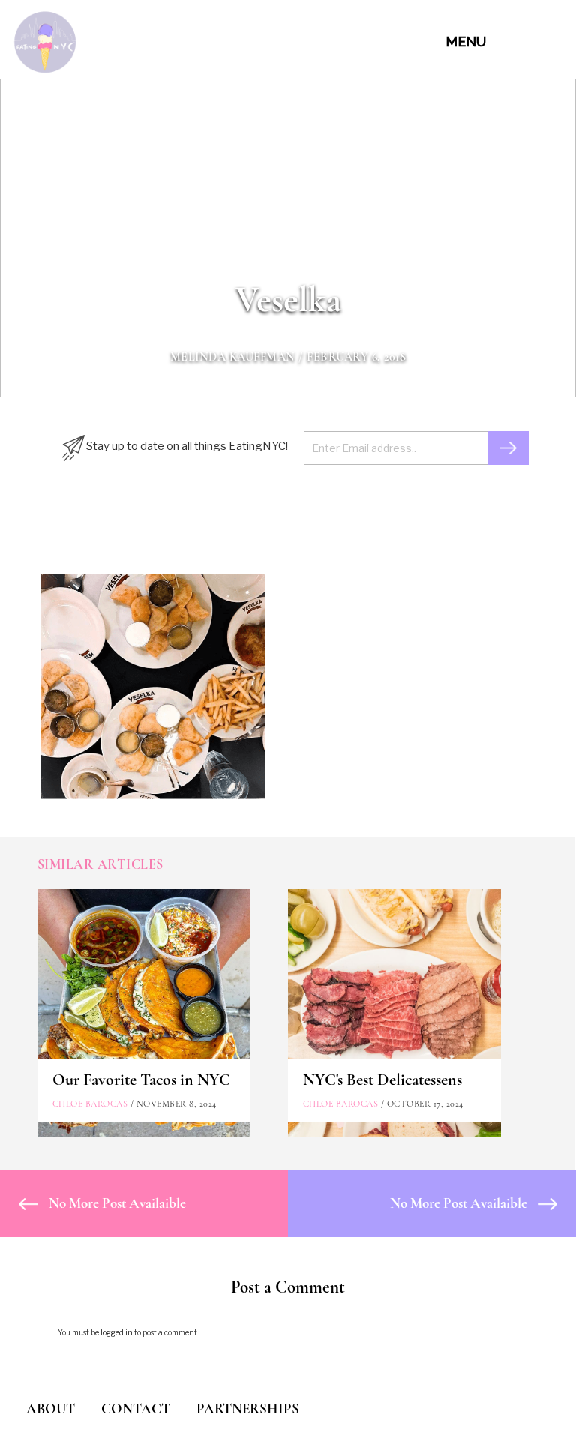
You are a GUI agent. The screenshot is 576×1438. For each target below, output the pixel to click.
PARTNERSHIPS (247, 1408)
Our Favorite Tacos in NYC (141, 1079)
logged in (116, 1332)
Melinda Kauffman (233, 356)
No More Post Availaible (116, 1203)
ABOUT (50, 1408)
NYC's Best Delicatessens (382, 1079)
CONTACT (135, 1408)
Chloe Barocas (90, 1103)
